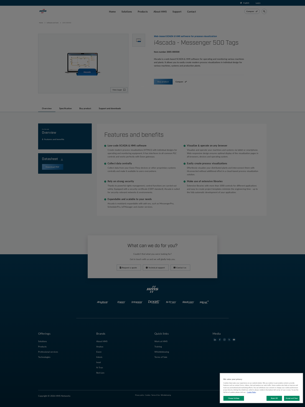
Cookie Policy (251, 392)
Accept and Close (292, 398)
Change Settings (233, 398)
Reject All (274, 398)
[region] (261, 388)
